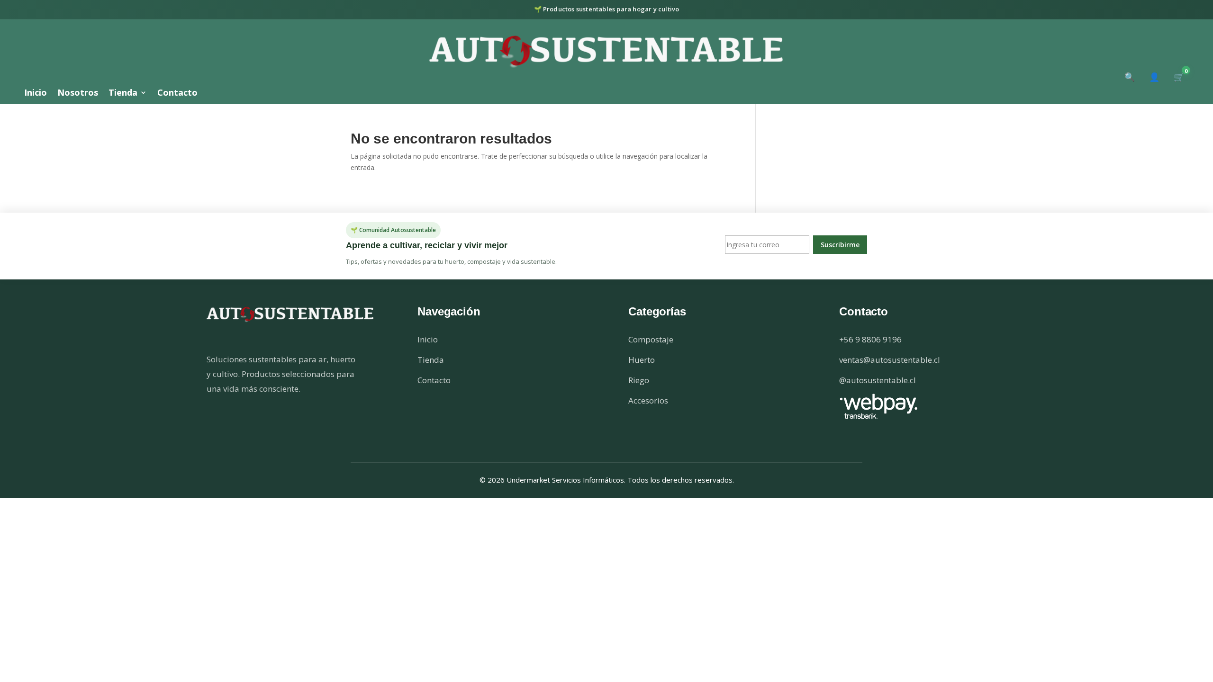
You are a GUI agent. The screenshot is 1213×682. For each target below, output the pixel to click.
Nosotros (77, 93)
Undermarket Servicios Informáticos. (567, 480)
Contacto (177, 93)
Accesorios (648, 400)
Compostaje (650, 339)
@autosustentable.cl (877, 380)
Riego (638, 380)
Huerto (641, 359)
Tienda (123, 93)
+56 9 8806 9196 (870, 339)
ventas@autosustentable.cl (889, 359)
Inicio (35, 93)
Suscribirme (840, 244)
